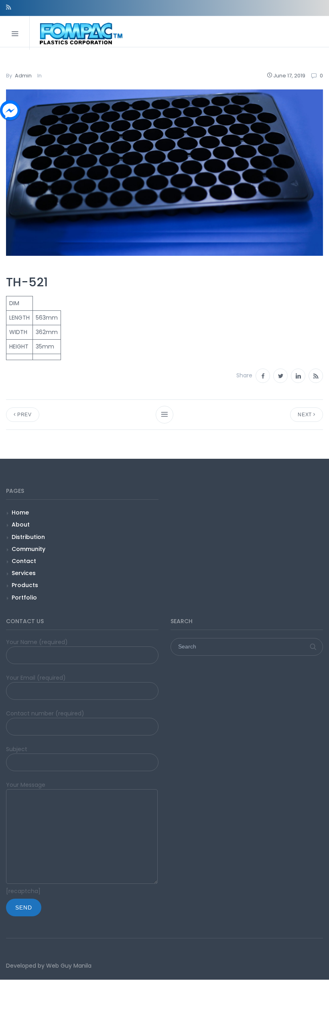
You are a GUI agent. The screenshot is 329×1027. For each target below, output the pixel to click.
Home (20, 512)
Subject (16, 749)
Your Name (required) (37, 642)
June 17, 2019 (289, 75)
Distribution (28, 537)
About (21, 525)
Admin (23, 75)
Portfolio (24, 598)
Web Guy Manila (68, 966)
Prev (24, 414)
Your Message (25, 785)
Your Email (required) (36, 678)
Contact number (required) (45, 713)
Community (28, 549)
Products (25, 585)
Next (305, 414)
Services (24, 573)
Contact (24, 561)
